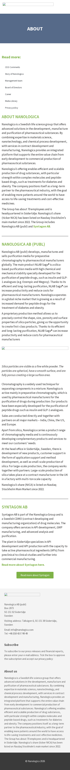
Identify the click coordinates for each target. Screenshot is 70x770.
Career (8, 94)
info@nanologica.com (22, 629)
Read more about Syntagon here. (23, 565)
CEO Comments (12, 67)
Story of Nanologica (14, 74)
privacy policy (46, 658)
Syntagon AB (41, 226)
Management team (13, 80)
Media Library (11, 101)
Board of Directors (13, 87)
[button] (65, 7)
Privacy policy (11, 107)
